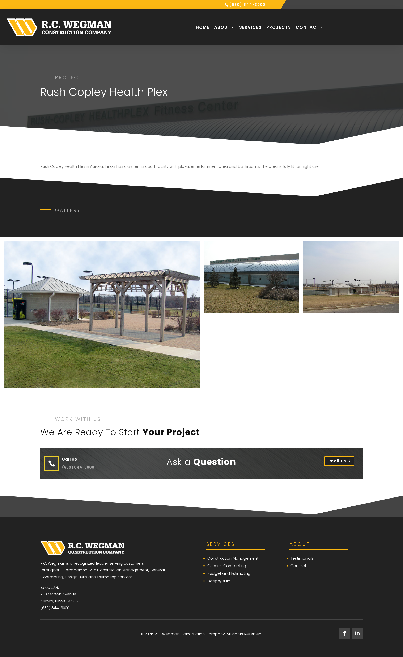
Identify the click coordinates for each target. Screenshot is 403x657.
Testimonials (302, 558)
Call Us (69, 459)
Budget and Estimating (229, 573)
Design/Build (218, 581)
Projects (278, 27)
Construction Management (232, 558)
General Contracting (226, 565)
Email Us (336, 460)
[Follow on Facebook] (344, 633)
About (222, 27)
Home (202, 27)
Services (250, 27)
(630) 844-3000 (247, 4)
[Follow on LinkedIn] (357, 633)
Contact (308, 27)
